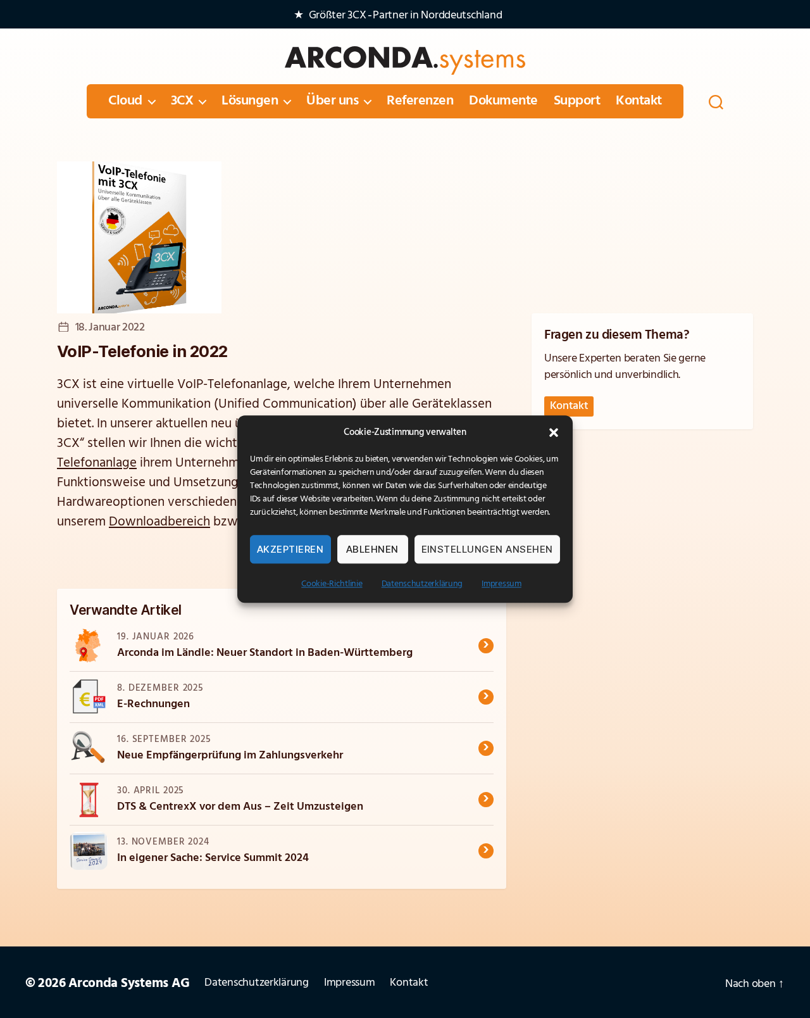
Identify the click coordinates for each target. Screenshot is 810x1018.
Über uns (332, 101)
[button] (553, 432)
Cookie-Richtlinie (331, 584)
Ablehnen (372, 549)
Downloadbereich (159, 522)
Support (577, 101)
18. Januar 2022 (110, 328)
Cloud (125, 101)
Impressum (501, 584)
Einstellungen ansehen (487, 549)
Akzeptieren (290, 549)
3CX (182, 101)
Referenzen (420, 101)
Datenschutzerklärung (422, 584)
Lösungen (249, 101)
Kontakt (639, 101)
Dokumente (503, 101)
